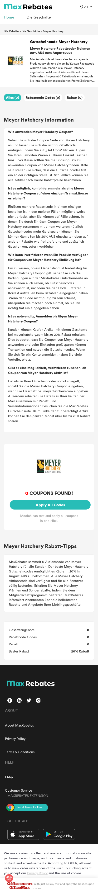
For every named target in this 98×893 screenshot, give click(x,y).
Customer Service (18, 790)
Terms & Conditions (19, 752)
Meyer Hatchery (53, 31)
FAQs (9, 777)
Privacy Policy (15, 738)
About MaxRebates (19, 725)
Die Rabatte (11, 31)
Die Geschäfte (31, 31)
